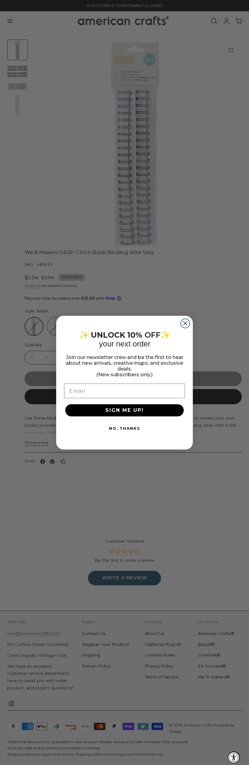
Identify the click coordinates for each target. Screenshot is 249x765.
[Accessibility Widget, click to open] (234, 757)
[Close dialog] (185, 323)
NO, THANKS (124, 428)
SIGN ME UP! (124, 410)
